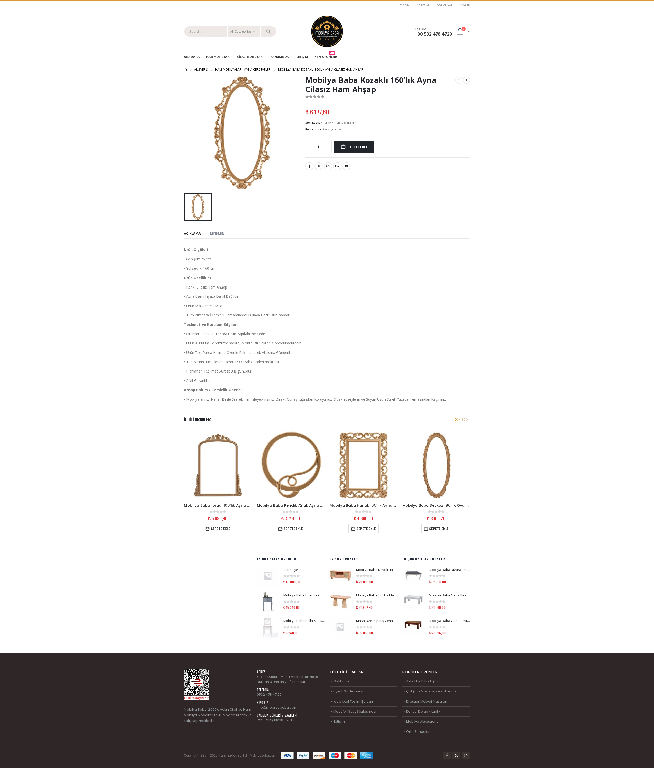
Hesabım (404, 5)
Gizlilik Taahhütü (346, 681)
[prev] (458, 80)
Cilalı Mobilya (248, 57)
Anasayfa (191, 57)
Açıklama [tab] (192, 233)
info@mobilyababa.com (277, 707)
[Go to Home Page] (185, 70)
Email (346, 166)
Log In (465, 5)
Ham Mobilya (216, 57)
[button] (456, 419)
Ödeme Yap (445, 5)
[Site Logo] (327, 31)
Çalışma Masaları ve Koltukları (431, 691)
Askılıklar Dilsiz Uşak (422, 681)
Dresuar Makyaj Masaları (426, 701)
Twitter (318, 166)
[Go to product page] (218, 465)
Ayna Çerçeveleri (334, 129)
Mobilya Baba (195, 709)
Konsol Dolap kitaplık (423, 711)
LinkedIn (328, 166)
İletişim (302, 57)
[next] (466, 80)
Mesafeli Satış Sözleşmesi (354, 711)
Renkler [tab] (217, 233)
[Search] (268, 31)
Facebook (309, 166)
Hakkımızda (279, 57)
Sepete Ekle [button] (220, 528)
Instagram (466, 755)
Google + (337, 166)
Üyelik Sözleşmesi (348, 691)
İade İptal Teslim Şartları (353, 701)
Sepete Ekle (357, 147)
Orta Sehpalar (418, 731)
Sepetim (423, 5)
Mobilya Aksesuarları (423, 721)
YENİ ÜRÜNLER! (326, 55)
